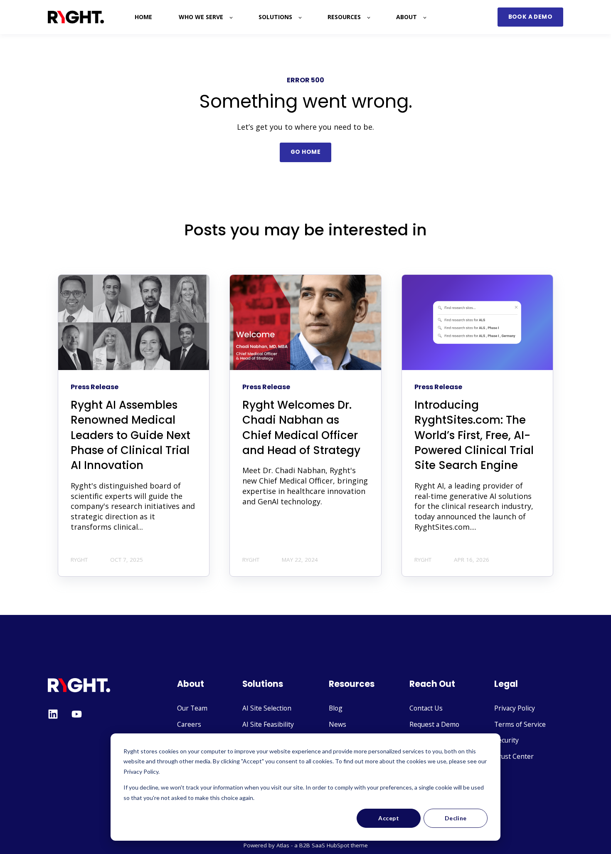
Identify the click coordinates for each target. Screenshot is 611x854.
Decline (456, 818)
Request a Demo (434, 724)
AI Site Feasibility (268, 724)
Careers (189, 724)
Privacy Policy (514, 708)
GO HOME (305, 152)
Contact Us (426, 708)
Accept (388, 818)
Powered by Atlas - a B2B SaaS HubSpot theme (306, 845)
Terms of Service (520, 724)
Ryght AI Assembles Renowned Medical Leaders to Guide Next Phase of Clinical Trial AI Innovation (130, 435)
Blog (335, 708)
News (337, 724)
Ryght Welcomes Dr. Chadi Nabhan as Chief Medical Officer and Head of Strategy (301, 427)
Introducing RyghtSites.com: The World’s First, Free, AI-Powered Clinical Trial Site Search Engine (474, 435)
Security (506, 740)
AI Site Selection (266, 708)
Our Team (192, 708)
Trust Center (514, 756)
